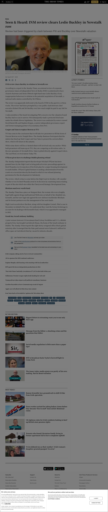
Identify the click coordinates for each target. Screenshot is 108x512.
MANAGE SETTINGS (96, 502)
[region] (54, 500)
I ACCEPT (96, 498)
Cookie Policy (8, 503)
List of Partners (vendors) (54, 498)
